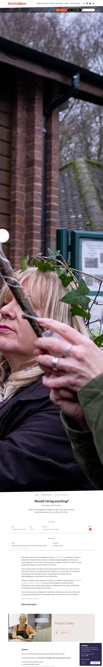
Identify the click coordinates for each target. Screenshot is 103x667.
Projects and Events (46, 495)
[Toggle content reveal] (53, 548)
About (67, 3)
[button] (61, 10)
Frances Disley (59, 557)
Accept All (95, 663)
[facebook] (87, 3)
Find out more (85, 659)
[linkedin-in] (93, 3)
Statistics (83, 656)
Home (36, 495)
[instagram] (84, 3)
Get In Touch (75, 3)
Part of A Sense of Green (30, 599)
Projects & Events (42, 3)
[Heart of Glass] (17, 4)
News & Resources (56, 3)
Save (83, 663)
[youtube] (90, 3)
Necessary (86, 654)
